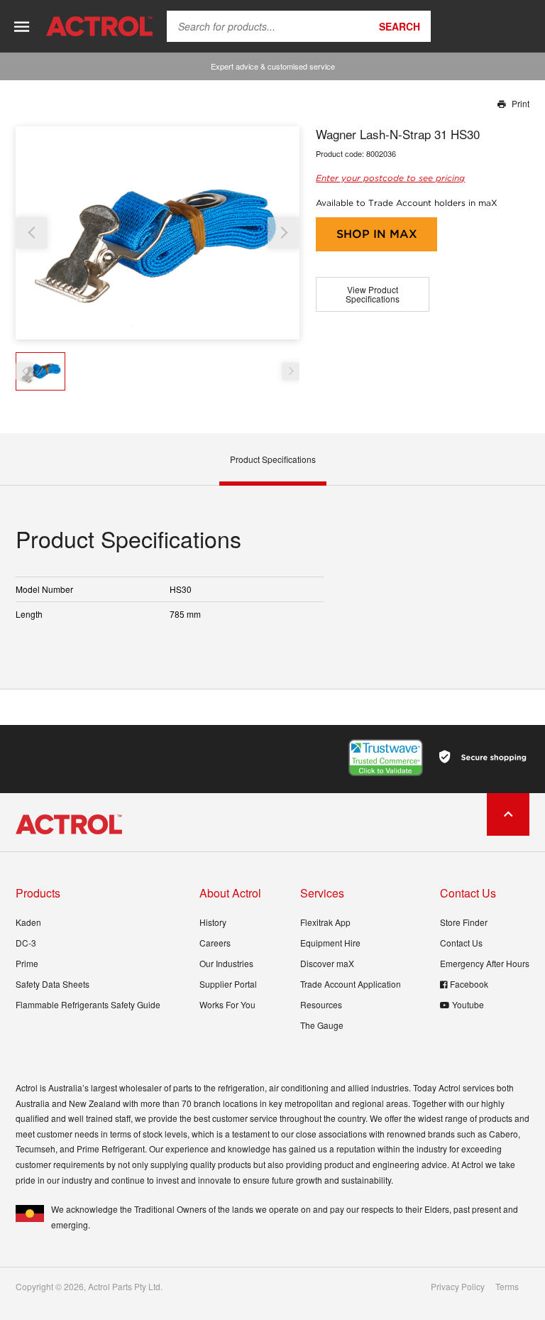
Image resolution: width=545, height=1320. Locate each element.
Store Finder (464, 922)
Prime (27, 963)
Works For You (227, 1004)
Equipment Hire (330, 943)
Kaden (28, 922)
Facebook (469, 984)
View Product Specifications (373, 294)
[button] (283, 233)
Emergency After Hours (484, 963)
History (212, 922)
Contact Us (461, 943)
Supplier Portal (228, 984)
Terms (507, 1287)
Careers (215, 943)
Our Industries (226, 963)
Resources (321, 1004)
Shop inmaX (376, 234)
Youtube (468, 1004)
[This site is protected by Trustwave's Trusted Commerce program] (385, 757)
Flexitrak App (325, 922)
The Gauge (321, 1025)
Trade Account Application (350, 984)
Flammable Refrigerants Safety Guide (88, 1004)
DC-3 (26, 943)
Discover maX (327, 963)
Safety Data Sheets (52, 984)
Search (399, 26)
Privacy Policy (458, 1287)
